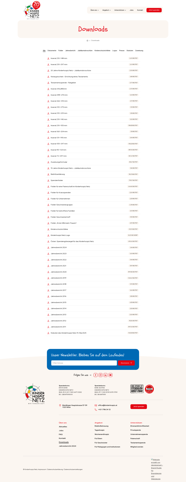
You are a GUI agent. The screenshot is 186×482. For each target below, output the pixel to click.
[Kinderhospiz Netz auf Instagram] (100, 375)
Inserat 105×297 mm (94, 144)
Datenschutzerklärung (55, 469)
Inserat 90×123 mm (94, 150)
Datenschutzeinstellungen (73, 469)
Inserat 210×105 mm (94, 125)
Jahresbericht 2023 (94, 253)
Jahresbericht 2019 (94, 278)
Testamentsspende (137, 443)
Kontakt (140, 10)
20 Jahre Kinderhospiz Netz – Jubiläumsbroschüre (94, 70)
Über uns (94, 10)
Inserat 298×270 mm (94, 95)
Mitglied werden (136, 447)
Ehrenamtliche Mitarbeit (139, 426)
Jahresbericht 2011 (94, 327)
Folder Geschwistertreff (94, 217)
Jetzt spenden (154, 10)
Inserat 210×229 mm (94, 113)
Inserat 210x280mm (94, 89)
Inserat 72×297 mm (94, 156)
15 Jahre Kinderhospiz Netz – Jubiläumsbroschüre (94, 168)
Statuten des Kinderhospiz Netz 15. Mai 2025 (94, 333)
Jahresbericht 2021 (94, 266)
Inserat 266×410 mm (94, 101)
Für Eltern (98, 438)
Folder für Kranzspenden (94, 192)
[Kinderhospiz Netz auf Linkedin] (105, 375)
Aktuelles (63, 426)
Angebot (105, 10)
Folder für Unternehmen (94, 199)
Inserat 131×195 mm (94, 138)
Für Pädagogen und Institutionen (107, 447)
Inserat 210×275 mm (94, 107)
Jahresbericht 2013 (94, 314)
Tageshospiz (99, 430)
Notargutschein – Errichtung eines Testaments (94, 76)
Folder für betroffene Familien (94, 211)
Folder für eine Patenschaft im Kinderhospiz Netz (94, 186)
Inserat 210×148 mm (94, 58)
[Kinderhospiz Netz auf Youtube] (110, 375)
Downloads (64, 442)
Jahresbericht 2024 (94, 247)
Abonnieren (125, 363)
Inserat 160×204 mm (94, 131)
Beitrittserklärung (94, 174)
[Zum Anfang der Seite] (182, 470)
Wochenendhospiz (102, 434)
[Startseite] (87, 40)
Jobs (131, 10)
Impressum (42, 469)
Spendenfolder (94, 180)
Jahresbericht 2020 (94, 272)
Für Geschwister (101, 443)
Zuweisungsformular (94, 162)
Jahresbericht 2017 (94, 290)
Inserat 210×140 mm (94, 119)
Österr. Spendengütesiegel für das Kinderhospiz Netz (94, 241)
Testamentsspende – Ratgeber (94, 83)
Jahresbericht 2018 (94, 284)
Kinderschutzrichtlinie (94, 229)
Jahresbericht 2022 (94, 260)
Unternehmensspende (139, 434)
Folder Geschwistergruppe (94, 205)
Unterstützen (119, 10)
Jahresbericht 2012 (94, 321)
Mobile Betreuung (101, 426)
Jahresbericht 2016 (94, 296)
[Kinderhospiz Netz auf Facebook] (96, 375)
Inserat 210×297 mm (94, 64)
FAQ (61, 434)
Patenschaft (135, 438)
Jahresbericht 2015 (94, 302)
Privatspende (135, 430)
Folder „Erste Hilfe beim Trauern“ (94, 223)
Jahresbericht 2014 (94, 308)
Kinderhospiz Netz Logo (94, 235)
